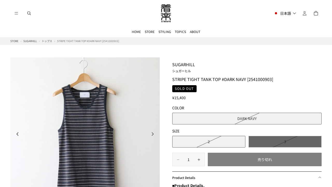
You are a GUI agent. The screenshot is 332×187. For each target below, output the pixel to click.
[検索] (29, 13)
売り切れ (265, 159)
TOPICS (180, 31)
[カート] (316, 13)
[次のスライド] (154, 134)
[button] (285, 13)
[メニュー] (16, 13)
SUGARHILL (183, 67)
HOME (136, 31)
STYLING (164, 31)
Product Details (183, 177)
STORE (150, 31)
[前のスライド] (16, 134)
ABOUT (195, 31)
